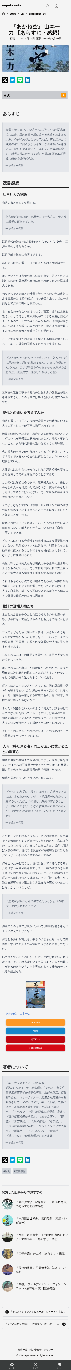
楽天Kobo (35, 1039)
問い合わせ (35, 1349)
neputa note (11, 5)
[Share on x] (5, 80)
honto (35, 1031)
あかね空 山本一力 (18, 1013)
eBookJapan (35, 1048)
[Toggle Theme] (56, 6)
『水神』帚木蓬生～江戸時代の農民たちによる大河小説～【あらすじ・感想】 (42, 1237)
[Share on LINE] (20, 80)
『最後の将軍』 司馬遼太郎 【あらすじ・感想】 (41, 1270)
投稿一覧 (22, 1349)
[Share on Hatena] (12, 80)
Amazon (35, 1022)
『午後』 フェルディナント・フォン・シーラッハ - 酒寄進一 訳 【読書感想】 (42, 1286)
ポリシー (48, 1349)
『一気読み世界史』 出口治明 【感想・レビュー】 (41, 1220)
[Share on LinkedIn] (27, 80)
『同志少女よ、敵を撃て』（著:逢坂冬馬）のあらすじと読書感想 (42, 1204)
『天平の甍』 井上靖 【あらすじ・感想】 (41, 1253)
